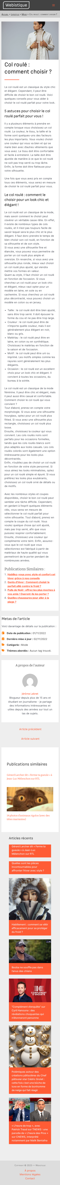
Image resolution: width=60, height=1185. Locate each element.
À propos (30, 1170)
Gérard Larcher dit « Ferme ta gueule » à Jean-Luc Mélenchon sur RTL (29, 850)
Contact (30, 1178)
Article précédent (30, 729)
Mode (24, 14)
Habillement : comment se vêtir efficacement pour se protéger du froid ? (30, 928)
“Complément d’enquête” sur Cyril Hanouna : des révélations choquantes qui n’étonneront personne (28, 1012)
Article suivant (30, 738)
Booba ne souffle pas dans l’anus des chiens (27, 969)
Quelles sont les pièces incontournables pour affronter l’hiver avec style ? (28, 867)
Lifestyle (15, 14)
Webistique (16, 5)
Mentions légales (30, 1174)
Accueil (5, 14)
